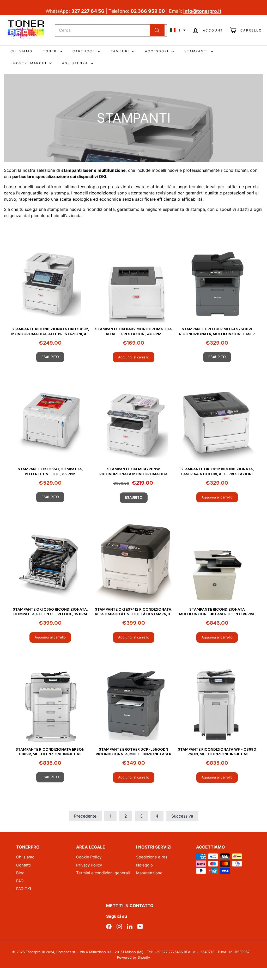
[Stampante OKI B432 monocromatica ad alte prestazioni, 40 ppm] (133, 282)
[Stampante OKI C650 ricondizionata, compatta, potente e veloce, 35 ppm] (50, 563)
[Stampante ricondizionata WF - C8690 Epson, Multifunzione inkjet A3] (217, 703)
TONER (50, 51)
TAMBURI (121, 51)
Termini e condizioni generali (103, 872)
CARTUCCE (84, 51)
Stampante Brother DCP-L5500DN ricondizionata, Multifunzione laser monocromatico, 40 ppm (133, 751)
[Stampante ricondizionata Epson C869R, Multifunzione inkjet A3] (50, 703)
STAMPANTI (196, 51)
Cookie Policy (88, 857)
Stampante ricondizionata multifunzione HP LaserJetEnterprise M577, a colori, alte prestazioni (217, 611)
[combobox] (111, 30)
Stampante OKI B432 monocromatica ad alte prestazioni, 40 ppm (133, 331)
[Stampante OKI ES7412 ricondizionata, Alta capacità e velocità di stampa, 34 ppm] (133, 563)
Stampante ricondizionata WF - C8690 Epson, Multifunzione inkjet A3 (217, 751)
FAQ (19, 880)
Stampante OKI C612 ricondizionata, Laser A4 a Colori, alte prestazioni (217, 471)
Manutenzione (149, 872)
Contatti (23, 865)
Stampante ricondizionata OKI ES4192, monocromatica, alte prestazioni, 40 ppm (50, 331)
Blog (20, 872)
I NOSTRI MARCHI (29, 63)
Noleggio (144, 865)
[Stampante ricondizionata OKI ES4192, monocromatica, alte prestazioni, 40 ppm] (50, 282)
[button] (178, 30)
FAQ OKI (23, 888)
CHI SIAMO (21, 51)
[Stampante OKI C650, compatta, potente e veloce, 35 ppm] (50, 423)
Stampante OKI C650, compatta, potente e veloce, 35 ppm (50, 471)
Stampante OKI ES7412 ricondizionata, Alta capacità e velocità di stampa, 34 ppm (134, 611)
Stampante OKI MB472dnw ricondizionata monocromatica (133, 471)
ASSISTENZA (75, 63)
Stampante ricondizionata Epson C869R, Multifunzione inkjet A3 (50, 751)
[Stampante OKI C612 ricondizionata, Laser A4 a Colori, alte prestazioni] (217, 423)
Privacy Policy (89, 865)
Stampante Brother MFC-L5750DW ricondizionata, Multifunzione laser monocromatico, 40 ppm (217, 331)
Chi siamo (25, 857)
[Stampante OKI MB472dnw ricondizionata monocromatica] (133, 423)
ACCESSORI (157, 51)
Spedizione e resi (152, 857)
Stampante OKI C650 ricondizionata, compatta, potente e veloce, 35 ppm (50, 611)
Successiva (182, 816)
